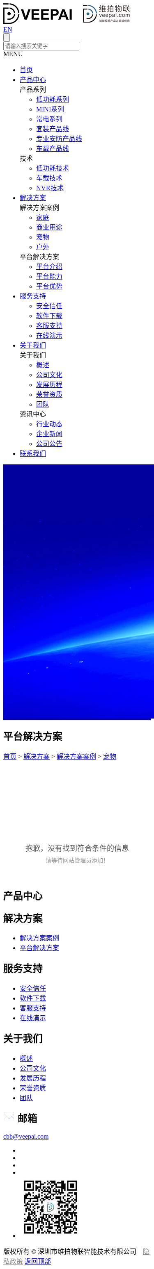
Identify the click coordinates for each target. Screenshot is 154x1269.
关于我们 (33, 345)
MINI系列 (50, 109)
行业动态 (49, 424)
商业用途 (49, 227)
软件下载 (49, 315)
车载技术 (49, 178)
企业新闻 (49, 433)
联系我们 (33, 453)
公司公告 (49, 443)
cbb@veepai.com (25, 1136)
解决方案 (33, 197)
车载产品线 (52, 148)
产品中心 (33, 79)
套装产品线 (52, 128)
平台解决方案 (39, 947)
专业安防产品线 (59, 138)
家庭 (42, 217)
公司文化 (49, 374)
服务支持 (33, 296)
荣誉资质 (49, 394)
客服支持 (49, 325)
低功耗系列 (52, 99)
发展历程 (49, 384)
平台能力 (49, 276)
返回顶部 (38, 1261)
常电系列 (49, 119)
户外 (42, 246)
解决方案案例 (76, 756)
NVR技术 (50, 187)
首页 (26, 69)
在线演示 (49, 335)
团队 (42, 404)
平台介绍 (49, 266)
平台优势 (49, 286)
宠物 (42, 237)
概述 (42, 365)
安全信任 (49, 305)
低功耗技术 (52, 168)
